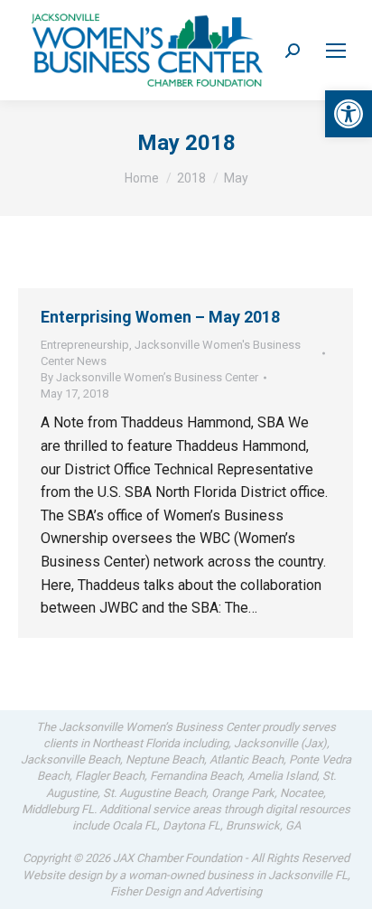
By (149, 377)
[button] (348, 113)
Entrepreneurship (85, 344)
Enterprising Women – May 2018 (160, 316)
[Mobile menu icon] (336, 50)
